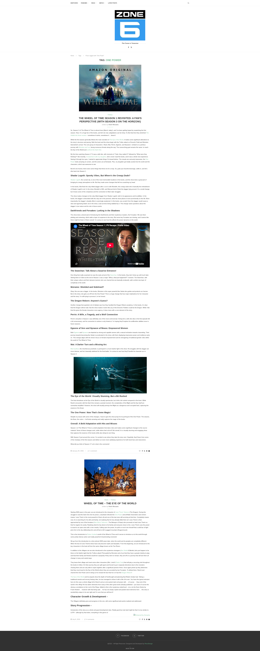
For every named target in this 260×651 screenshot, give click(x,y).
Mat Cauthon (75, 349)
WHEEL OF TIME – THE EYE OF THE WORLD (110, 503)
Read (93, 3)
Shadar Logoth (75, 180)
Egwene (76, 332)
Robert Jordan (91, 534)
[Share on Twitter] (144, 451)
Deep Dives (74, 3)
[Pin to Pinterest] (146, 451)
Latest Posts (112, 3)
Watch (101, 3)
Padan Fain (119, 562)
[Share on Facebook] (142, 451)
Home (72, 55)
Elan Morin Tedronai (100, 522)
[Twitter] (131, 47)
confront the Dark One (94, 150)
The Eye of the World (116, 139)
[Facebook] (128, 47)
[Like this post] (139, 451)
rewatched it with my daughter (96, 157)
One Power (118, 514)
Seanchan (113, 275)
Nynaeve (85, 332)
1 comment (93, 451)
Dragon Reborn (127, 572)
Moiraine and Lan (84, 147)
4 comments (90, 619)
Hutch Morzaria (113, 124)
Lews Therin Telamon (122, 512)
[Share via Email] (149, 451)
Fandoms (84, 3)
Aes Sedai (124, 550)
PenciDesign (149, 643)
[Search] (188, 3)
